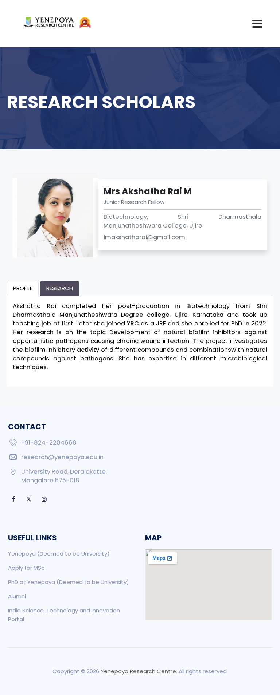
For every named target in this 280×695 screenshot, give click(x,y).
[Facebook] (13, 499)
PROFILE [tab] (22, 288)
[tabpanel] (140, 337)
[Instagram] (44, 499)
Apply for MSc (26, 568)
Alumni (17, 596)
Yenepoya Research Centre (138, 671)
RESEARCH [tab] (59, 288)
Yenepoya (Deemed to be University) (59, 553)
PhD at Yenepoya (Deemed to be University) (68, 582)
